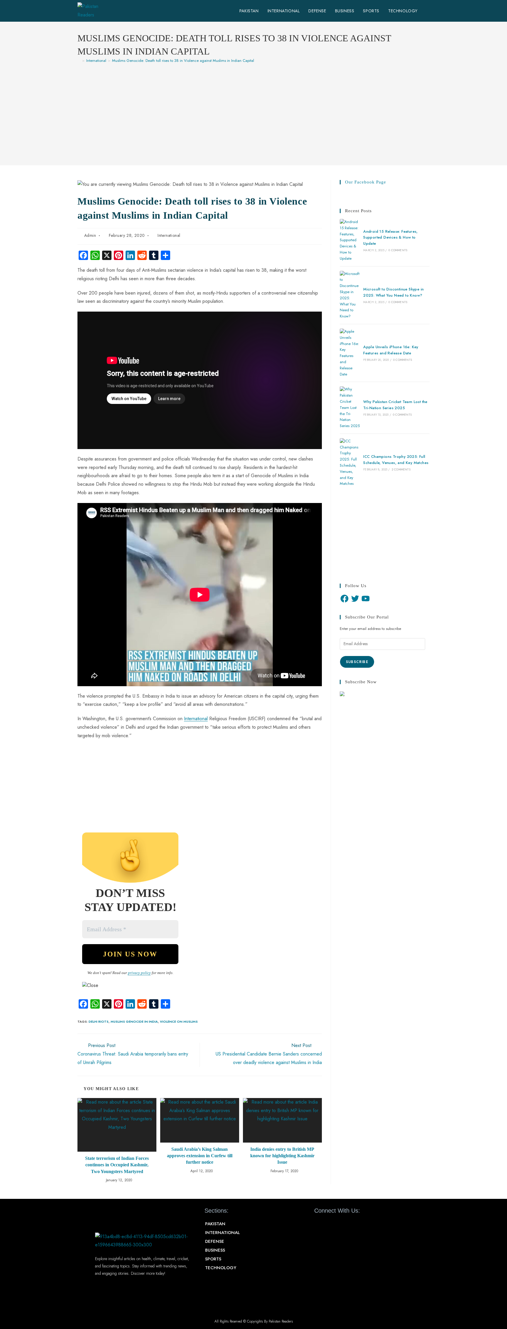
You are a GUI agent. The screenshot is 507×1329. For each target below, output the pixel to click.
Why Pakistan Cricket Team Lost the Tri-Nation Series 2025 (395, 405)
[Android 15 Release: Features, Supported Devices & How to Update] (350, 240)
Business (215, 1250)
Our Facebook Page (365, 182)
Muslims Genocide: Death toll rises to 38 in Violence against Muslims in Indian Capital (183, 60)
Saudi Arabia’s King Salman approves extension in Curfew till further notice (199, 1156)
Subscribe (357, 661)
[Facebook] (344, 598)
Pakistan (215, 1224)
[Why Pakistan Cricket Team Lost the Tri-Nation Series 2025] (350, 407)
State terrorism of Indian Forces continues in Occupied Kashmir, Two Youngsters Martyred (117, 1165)
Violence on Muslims (179, 1021)
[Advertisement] (253, 111)
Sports (213, 1259)
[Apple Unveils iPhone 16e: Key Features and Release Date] (350, 353)
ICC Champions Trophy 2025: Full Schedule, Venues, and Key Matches (395, 459)
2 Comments (401, 469)
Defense (214, 1241)
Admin (90, 235)
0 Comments (397, 250)
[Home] (78, 60)
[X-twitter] (329, 1224)
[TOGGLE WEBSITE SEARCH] (428, 11)
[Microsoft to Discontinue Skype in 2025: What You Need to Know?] (350, 295)
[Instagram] (350, 1224)
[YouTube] (365, 598)
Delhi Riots (99, 1021)
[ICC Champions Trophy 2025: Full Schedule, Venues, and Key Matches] (350, 462)
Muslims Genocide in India (134, 1021)
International (169, 235)
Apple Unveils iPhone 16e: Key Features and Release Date (390, 350)
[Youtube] (339, 1224)
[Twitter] (355, 598)
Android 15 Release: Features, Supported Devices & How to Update (390, 238)
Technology (220, 1268)
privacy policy (139, 973)
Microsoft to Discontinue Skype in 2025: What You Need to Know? (393, 292)
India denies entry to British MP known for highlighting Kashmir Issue (282, 1156)
